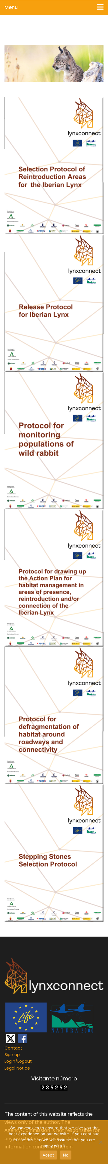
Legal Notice (17, 1068)
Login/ (10, 1061)
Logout (24, 1061)
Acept (48, 1155)
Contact (13, 1048)
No (66, 1155)
